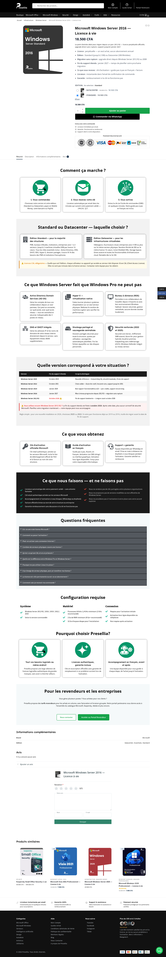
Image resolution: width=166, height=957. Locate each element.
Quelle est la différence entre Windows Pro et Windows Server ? (46, 559)
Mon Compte (113, 8)
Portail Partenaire (142, 8)
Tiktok (89, 931)
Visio (64, 879)
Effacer (77, 99)
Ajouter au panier (117, 111)
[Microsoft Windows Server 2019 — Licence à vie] (146, 25)
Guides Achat (56, 926)
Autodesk (19, 937)
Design (19, 934)
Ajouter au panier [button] (66, 892)
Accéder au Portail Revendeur (93, 717)
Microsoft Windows (125, 879)
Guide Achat (127, 8)
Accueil (19, 20)
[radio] (97, 90)
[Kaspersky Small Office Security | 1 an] (31, 861)
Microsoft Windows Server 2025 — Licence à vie (98, 883)
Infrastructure (28, 20)
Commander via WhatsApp (109, 117)
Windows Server (41, 20)
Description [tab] (29, 156)
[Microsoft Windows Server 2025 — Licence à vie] (100, 861)
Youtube (90, 923)
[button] (145, 15)
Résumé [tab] (19, 156)
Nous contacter (66, 717)
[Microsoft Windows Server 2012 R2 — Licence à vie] (148, 25)
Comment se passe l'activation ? (35, 535)
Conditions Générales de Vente (62, 928)
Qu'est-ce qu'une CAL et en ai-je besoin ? (38, 553)
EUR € (160, 289)
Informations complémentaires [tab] (48, 156)
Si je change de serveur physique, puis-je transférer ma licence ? (46, 571)
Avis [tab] (65, 156)
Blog (52, 937)
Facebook (90, 926)
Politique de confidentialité (61, 931)
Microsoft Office (56, 879)
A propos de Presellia (59, 943)
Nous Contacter (57, 940)
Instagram (91, 928)
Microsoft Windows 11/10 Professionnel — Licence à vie (131, 884)
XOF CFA (161, 293)
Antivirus (19, 940)
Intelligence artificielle (24, 931)
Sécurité (19, 879)
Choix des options (31, 889)
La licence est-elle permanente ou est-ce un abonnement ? (45, 577)
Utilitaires (20, 943)
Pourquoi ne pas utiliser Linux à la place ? (38, 565)
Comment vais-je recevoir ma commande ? (39, 582)
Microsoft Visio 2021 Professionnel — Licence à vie (65, 883)
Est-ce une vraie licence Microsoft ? (35, 529)
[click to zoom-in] (43, 49)
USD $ (160, 297)
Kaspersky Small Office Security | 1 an (31, 882)
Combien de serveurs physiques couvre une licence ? (42, 547)
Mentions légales (57, 934)
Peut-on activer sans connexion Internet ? (38, 541)
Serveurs (19, 928)
